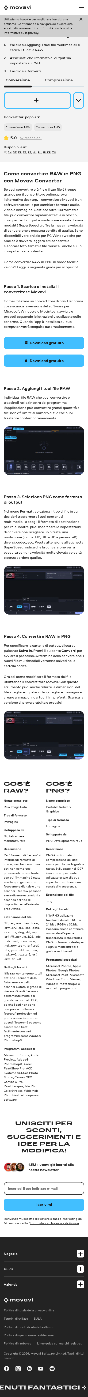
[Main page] (17, 7)
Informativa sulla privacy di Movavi (54, 1223)
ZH (54, 152)
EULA (38, 1319)
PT (29, 152)
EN (9, 152)
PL (39, 152)
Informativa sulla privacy (21, 32)
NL (34, 152)
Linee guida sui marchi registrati (59, 1343)
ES (24, 152)
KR (49, 152)
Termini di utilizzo (16, 1319)
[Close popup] (81, 26)
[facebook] (6, 1369)
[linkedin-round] (29, 1369)
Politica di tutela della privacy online (29, 1310)
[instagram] (18, 1369)
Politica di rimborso (17, 1343)
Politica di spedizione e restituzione (29, 1335)
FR (20, 152)
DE (15, 152)
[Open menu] (81, 7)
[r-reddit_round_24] (52, 1369)
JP (44, 152)
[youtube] (40, 1369)
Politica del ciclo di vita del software (29, 1327)
